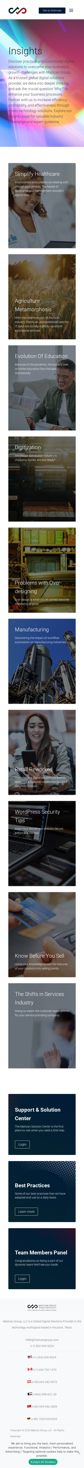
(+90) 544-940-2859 (44, 1406)
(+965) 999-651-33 (44, 1394)
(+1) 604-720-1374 (44, 1369)
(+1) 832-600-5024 (42, 1346)
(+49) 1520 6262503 (44, 1419)
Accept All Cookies (43, 1462)
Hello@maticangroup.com (42, 1339)
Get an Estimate (52, 10)
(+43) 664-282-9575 (44, 1382)
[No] (79, 1453)
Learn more (26, 1212)
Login (22, 1144)
